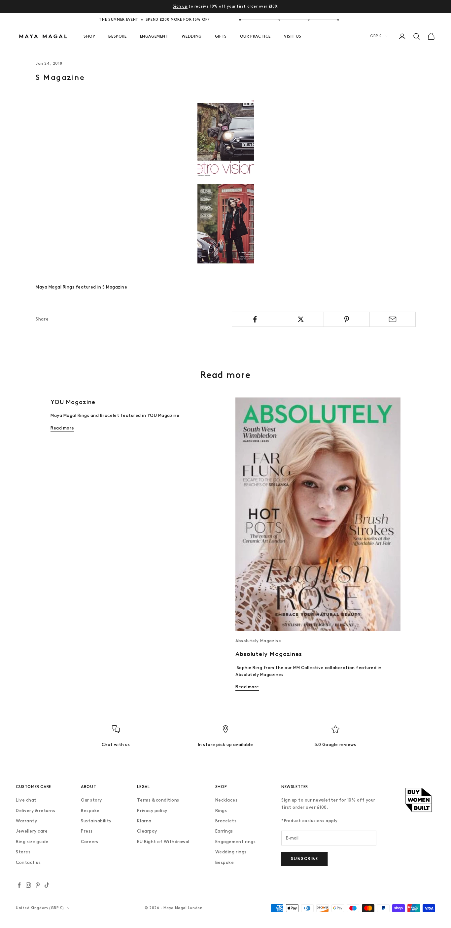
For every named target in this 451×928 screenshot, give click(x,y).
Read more (62, 428)
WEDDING (192, 36)
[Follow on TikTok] (47, 885)
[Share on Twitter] (301, 319)
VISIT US (292, 36)
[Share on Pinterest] (346, 319)
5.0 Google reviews (335, 744)
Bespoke (90, 810)
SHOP (89, 36)
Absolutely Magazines (268, 653)
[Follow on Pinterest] (37, 885)
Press (87, 831)
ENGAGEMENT (154, 36)
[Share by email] (392, 319)
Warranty (26, 820)
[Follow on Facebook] (19, 885)
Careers (89, 841)
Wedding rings (231, 851)
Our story (91, 800)
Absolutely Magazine (258, 640)
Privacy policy (152, 810)
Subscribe (304, 858)
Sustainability (96, 820)
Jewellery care (32, 831)
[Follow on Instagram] (28, 885)
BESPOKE (117, 36)
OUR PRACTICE (255, 36)
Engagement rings (235, 841)
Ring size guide (32, 841)
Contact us (28, 862)
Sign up (180, 6)
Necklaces (226, 800)
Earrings (224, 831)
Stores (23, 851)
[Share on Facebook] (255, 319)
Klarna (144, 820)
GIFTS (221, 36)
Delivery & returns (35, 810)
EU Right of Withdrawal (163, 841)
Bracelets (226, 820)
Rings (221, 810)
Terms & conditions (158, 800)
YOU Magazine (73, 401)
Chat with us (116, 744)
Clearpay (147, 831)
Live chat (26, 800)
